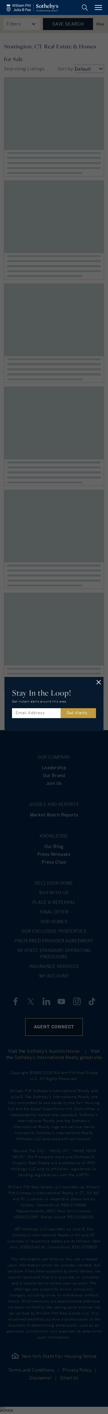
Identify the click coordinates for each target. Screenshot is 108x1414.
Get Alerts (77, 712)
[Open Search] (84, 7)
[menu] (98, 7)
